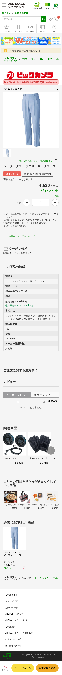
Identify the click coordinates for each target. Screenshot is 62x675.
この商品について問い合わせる (37, 161)
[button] (50, 450)
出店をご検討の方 (13, 639)
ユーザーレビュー (17, 395)
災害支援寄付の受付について (25, 50)
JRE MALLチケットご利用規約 (19, 633)
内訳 (56, 195)
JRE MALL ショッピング (10, 59)
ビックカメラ (14, 88)
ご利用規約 (10, 626)
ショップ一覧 (11, 601)
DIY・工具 (53, 59)
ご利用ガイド (11, 595)
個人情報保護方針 (13, 646)
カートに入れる (22, 668)
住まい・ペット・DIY (33, 59)
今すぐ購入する (47, 668)
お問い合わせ (11, 607)
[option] (31, 120)
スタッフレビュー (45, 395)
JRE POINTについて (14, 614)
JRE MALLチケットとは (16, 620)
